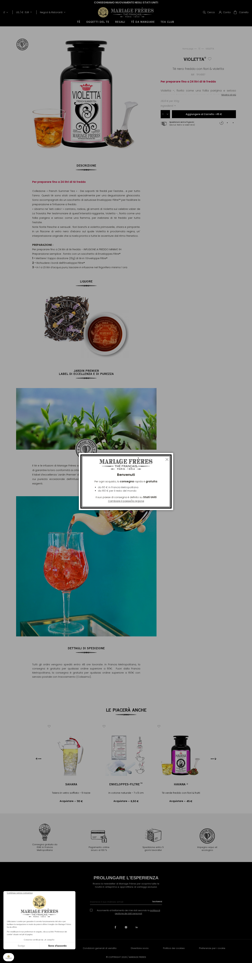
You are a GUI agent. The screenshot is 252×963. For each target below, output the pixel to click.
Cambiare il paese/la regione (126, 501)
